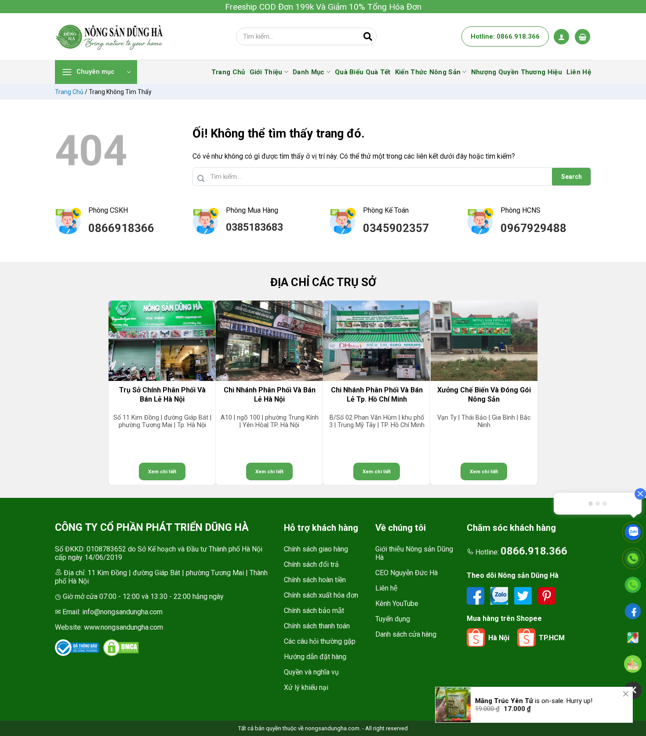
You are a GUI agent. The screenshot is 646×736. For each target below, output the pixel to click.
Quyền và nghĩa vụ (311, 672)
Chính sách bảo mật (314, 610)
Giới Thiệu (266, 72)
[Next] (580, 392)
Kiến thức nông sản (428, 72)
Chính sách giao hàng (316, 549)
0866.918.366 (534, 551)
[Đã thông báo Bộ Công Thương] (77, 647)
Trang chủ (69, 91)
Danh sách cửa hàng (405, 634)
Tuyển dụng (392, 619)
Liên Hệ (578, 72)
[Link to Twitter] (523, 595)
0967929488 (533, 228)
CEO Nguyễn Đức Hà (406, 573)
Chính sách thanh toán (317, 626)
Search (571, 176)
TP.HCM (552, 638)
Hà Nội (498, 638)
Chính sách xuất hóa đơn (321, 595)
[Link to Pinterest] (546, 595)
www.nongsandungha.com (123, 627)
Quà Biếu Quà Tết (363, 72)
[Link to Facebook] (476, 595)
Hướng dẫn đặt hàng (315, 657)
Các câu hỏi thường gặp (320, 641)
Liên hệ (386, 588)
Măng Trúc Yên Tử (504, 692)
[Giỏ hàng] (582, 36)
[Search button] (368, 36)
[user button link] (561, 36)
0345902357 (396, 228)
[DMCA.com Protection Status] (120, 647)
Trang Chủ (228, 72)
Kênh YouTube (396, 603)
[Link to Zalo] (500, 595)
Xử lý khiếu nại (306, 687)
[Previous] (66, 392)
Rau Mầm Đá (494, 727)
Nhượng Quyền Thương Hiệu (516, 72)
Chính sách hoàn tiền (315, 580)
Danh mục (308, 72)
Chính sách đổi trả (311, 564)
